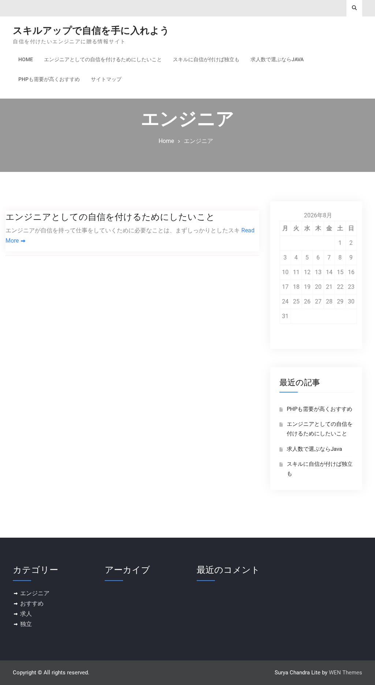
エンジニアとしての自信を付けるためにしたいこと (103, 59)
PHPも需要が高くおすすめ (49, 79)
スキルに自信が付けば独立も (206, 59)
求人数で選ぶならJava (277, 59)
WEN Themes (345, 672)
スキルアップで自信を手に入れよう (91, 30)
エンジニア (34, 593)
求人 (26, 613)
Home (25, 59)
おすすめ (32, 603)
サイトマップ (106, 79)
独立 (26, 623)
